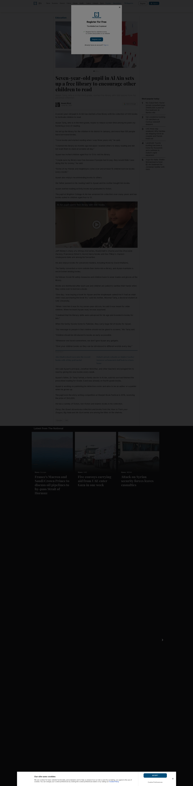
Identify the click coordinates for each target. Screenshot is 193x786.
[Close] (173, 778)
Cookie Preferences (155, 782)
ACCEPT (155, 775)
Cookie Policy (114, 781)
